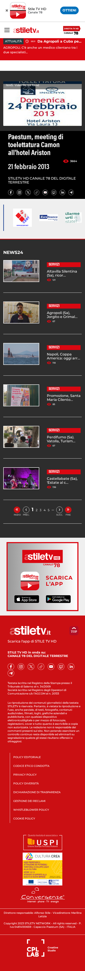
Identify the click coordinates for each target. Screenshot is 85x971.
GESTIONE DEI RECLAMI (29, 801)
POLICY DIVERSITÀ (26, 783)
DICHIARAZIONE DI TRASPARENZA (37, 792)
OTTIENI (69, 10)
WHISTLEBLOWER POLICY (31, 809)
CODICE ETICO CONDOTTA (31, 766)
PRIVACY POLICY (25, 774)
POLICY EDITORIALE (27, 757)
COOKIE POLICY (24, 818)
